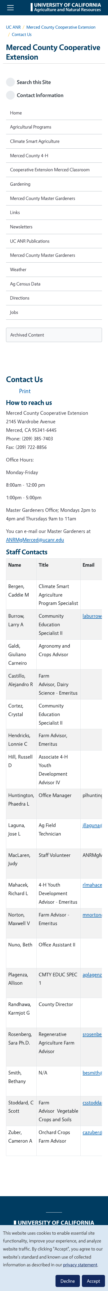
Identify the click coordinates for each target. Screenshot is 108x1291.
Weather (18, 269)
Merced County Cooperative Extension (60, 27)
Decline (68, 1281)
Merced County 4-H (29, 155)
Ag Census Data (25, 284)
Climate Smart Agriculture (35, 141)
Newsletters (21, 227)
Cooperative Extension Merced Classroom (50, 169)
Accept (93, 1281)
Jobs (14, 312)
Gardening (20, 184)
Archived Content (27, 335)
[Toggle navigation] (10, 7)
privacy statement (80, 1265)
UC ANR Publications (29, 241)
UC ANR (13, 27)
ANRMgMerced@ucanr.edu (35, 539)
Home (16, 113)
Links (15, 212)
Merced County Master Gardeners (42, 198)
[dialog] (54, 1258)
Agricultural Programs (30, 127)
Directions (19, 298)
